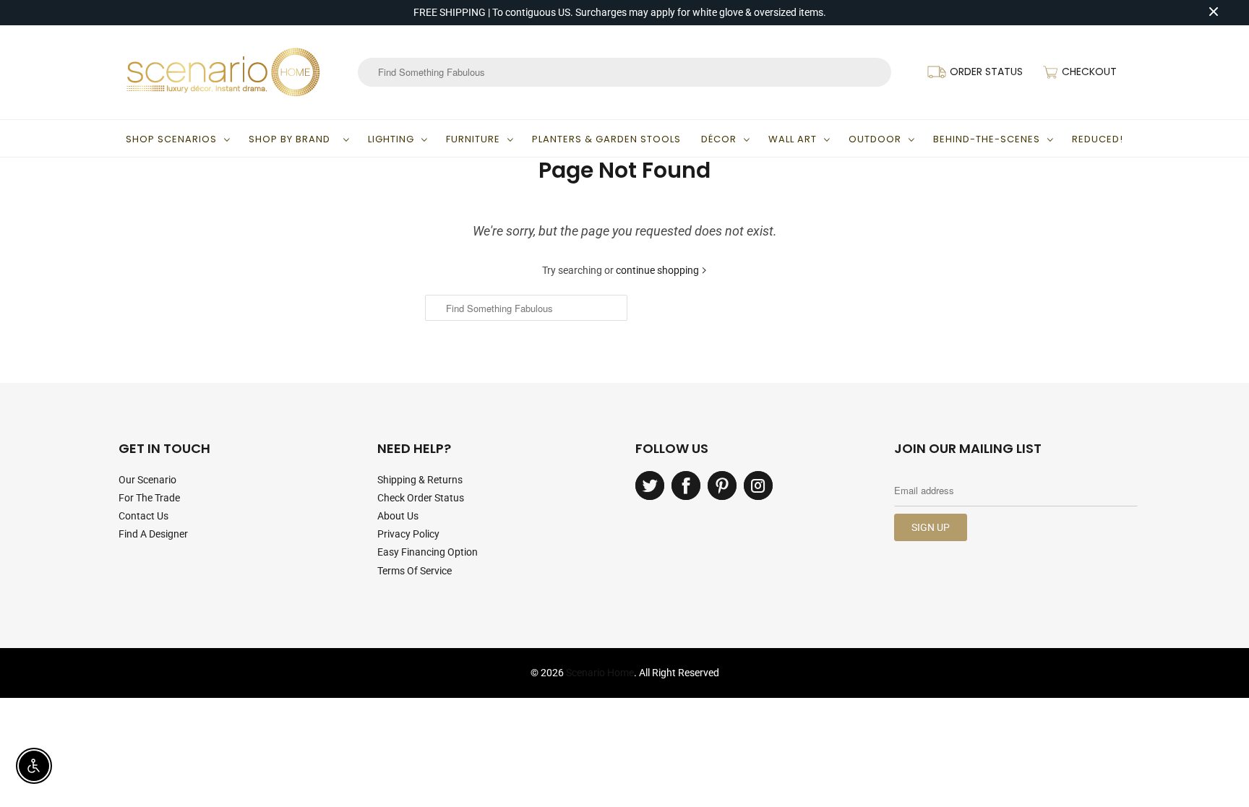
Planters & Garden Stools (606, 139)
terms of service (414, 571)
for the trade (149, 498)
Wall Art (792, 139)
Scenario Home (600, 672)
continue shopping (658, 270)
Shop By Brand (292, 139)
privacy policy (408, 534)
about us (398, 516)
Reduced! (1097, 139)
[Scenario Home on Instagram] (758, 485)
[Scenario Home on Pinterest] (722, 485)
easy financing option (427, 552)
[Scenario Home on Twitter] (649, 485)
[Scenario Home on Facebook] (685, 485)
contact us (143, 516)
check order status (420, 498)
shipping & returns (420, 480)
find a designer (153, 534)
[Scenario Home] (223, 72)
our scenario (147, 480)
